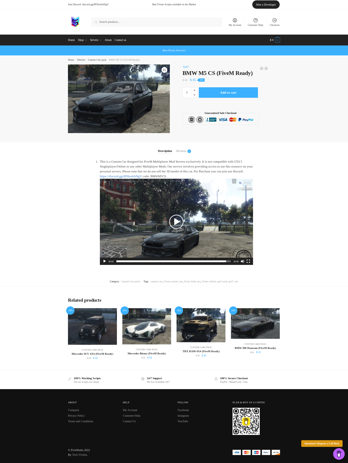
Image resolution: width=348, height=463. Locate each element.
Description (165, 150)
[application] (176, 222)
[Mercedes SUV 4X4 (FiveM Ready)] (92, 326)
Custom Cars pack (97, 59)
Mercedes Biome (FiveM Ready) (147, 353)
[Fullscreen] (248, 261)
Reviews (181, 150)
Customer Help (255, 25)
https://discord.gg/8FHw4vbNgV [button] (121, 176)
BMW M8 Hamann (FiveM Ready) (255, 348)
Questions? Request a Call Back (321, 443)
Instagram (183, 415)
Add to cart (228, 92)
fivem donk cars (192, 281)
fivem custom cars (173, 281)
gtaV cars (233, 281)
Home (71, 59)
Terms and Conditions (80, 421)
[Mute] (242, 261)
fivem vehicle (209, 281)
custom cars (157, 281)
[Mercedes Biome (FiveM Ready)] (146, 326)
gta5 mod (222, 281)
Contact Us (129, 421)
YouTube (183, 421)
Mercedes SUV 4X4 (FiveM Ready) (92, 353)
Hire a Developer (266, 4)
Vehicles (81, 59)
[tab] (165, 148)
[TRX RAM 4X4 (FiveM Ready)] (201, 325)
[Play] (104, 261)
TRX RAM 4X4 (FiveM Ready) (201, 351)
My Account (235, 25)
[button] (176, 222)
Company (73, 410)
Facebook (183, 410)
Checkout (274, 25)
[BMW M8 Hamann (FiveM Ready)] (255, 323)
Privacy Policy (76, 415)
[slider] (173, 261)
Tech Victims (79, 454)
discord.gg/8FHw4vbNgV (95, 4)
